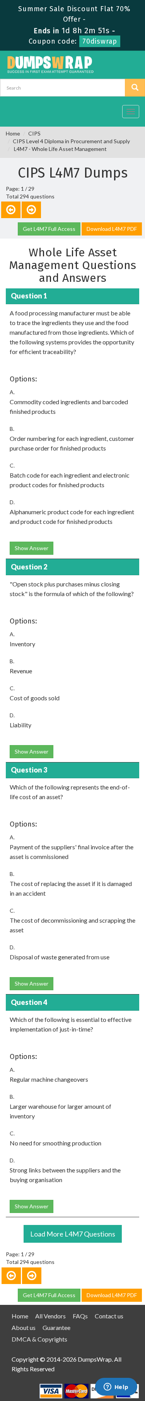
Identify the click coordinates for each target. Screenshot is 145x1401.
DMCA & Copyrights (39, 1339)
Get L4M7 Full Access (49, 228)
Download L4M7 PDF (112, 228)
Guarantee (56, 1327)
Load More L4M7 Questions (72, 1234)
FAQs (80, 1316)
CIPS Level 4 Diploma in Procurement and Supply (71, 141)
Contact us (109, 1316)
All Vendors (50, 1316)
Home (13, 133)
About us (24, 1327)
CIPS (34, 133)
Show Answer (31, 548)
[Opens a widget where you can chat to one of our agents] (116, 1387)
